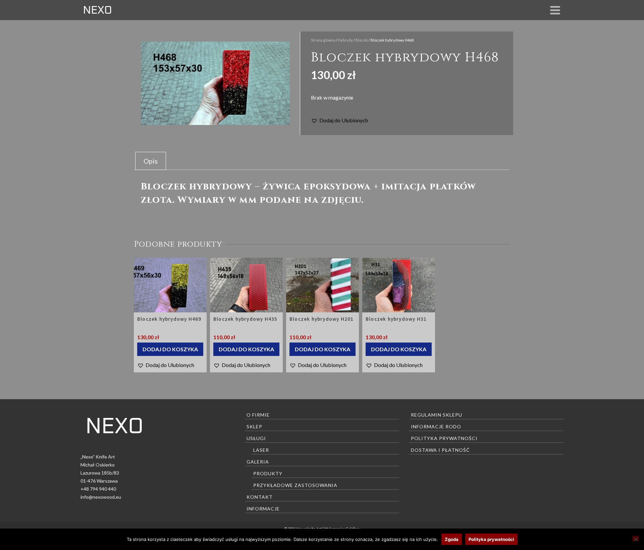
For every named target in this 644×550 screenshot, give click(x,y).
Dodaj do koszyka (170, 349)
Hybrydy (345, 40)
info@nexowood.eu (100, 497)
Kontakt (260, 497)
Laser (261, 450)
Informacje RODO (436, 426)
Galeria (258, 462)
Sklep (254, 426)
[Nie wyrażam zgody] (635, 538)
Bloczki (362, 40)
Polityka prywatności (444, 438)
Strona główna (323, 40)
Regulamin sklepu (436, 415)
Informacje (263, 508)
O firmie (258, 415)
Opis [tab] (151, 161)
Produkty (267, 473)
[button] (339, 120)
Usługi (256, 438)
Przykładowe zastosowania (295, 485)
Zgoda (452, 539)
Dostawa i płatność (440, 450)
